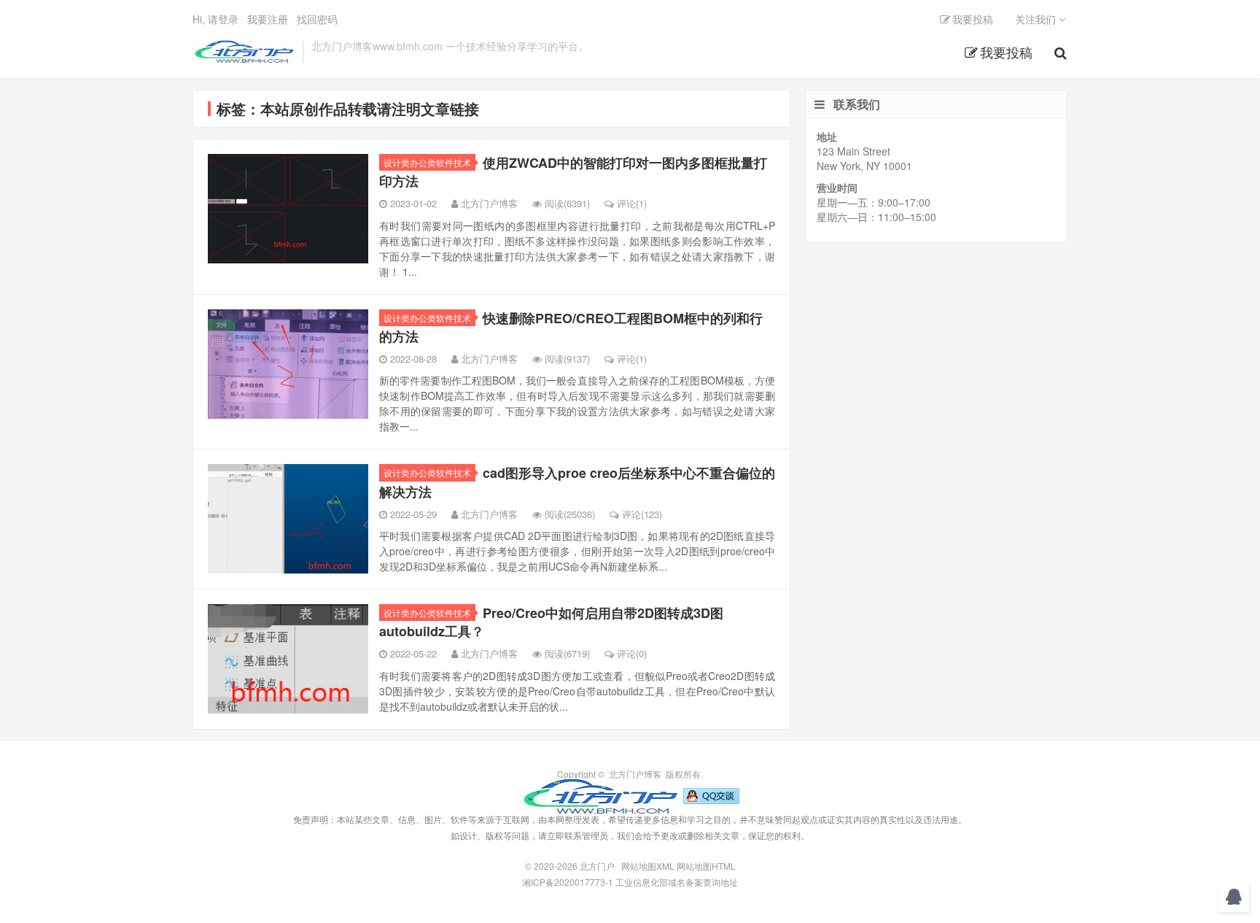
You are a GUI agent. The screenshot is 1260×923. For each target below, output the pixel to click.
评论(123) (642, 514)
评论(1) (632, 203)
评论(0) (632, 653)
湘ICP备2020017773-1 (567, 882)
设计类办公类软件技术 (427, 162)
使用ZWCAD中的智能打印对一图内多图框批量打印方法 (573, 171)
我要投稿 (1006, 51)
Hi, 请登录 (215, 19)
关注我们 (1037, 19)
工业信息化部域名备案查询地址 (676, 882)
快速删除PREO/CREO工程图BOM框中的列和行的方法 (571, 327)
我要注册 (267, 19)
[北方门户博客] (600, 795)
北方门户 (243, 51)
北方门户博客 (489, 203)
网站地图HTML (706, 866)
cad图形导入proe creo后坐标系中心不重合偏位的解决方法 (577, 482)
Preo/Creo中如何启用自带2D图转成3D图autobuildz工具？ (551, 622)
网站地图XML (647, 866)
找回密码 (317, 19)
